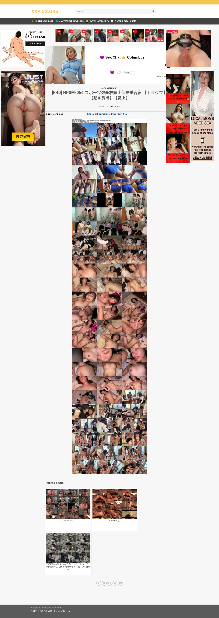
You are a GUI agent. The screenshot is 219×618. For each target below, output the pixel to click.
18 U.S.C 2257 (38, 611)
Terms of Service (62, 611)
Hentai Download (44, 21)
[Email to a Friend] (109, 583)
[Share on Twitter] (104, 583)
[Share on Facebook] (98, 583)
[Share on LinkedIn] (120, 583)
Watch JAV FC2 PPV (99, 21)
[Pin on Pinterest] (114, 583)
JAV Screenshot (109, 88)
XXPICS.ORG (45, 11)
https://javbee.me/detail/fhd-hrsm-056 (107, 114)
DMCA (49, 611)
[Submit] (153, 11)
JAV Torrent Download (71, 21)
